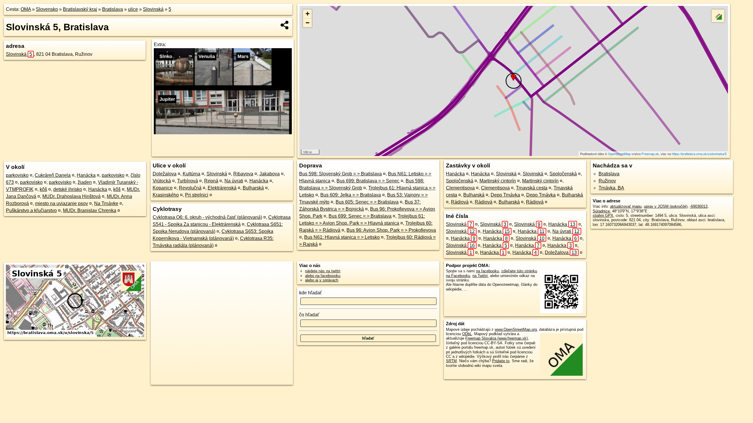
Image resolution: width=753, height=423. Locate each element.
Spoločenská (563, 173)
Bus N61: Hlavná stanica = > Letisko (342, 237)
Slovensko (47, 9)
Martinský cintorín (497, 180)
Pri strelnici (196, 194)
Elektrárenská (222, 187)
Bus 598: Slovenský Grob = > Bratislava (340, 173)
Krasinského (166, 194)
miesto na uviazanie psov (61, 203)
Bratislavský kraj (80, 9)
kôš (43, 189)
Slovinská (153, 9)
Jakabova (269, 173)
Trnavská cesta (531, 187)
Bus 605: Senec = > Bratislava (367, 201)
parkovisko (17, 175)
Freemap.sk (650, 153)
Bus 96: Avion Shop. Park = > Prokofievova (391, 230)
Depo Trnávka (505, 194)
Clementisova (460, 187)
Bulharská (253, 187)
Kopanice (163, 187)
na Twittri (480, 275)
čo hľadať (309, 314)
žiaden (85, 182)
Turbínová (187, 180)
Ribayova (243, 173)
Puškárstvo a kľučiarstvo (31, 210)
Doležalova (164, 173)
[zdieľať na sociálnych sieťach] (285, 25)
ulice (133, 9)
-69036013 (698, 206)
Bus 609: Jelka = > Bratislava (350, 194)
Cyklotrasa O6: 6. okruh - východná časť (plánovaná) (207, 217)
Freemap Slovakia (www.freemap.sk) (496, 338)
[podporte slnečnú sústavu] (222, 132)
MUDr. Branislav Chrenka (89, 210)
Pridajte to (500, 361)
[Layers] (718, 15)
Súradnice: (602, 211)
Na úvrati (233, 180)
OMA (26, 9)
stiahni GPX (603, 215)
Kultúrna (191, 173)
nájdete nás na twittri (322, 271)
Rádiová (460, 201)
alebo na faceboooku (322, 275)
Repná (211, 180)
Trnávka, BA (611, 187)
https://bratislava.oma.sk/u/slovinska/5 (699, 153)
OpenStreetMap (619, 153)
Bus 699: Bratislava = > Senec (367, 180)
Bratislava (112, 9)
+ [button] (307, 13)
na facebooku (487, 271)
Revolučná (190, 187)
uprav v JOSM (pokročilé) (665, 206)
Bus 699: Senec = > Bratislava (360, 216)
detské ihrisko (67, 189)
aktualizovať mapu (626, 206)
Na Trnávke (106, 203)
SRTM (451, 361)
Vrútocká (162, 180)
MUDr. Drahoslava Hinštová (71, 196)
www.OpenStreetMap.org (516, 329)
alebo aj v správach (321, 280)
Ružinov (607, 180)
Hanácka (86, 175)
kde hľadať (310, 292)
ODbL (467, 334)
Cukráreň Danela (53, 175)
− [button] (307, 22)
